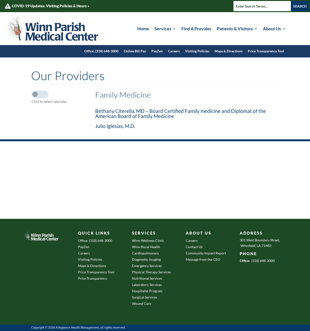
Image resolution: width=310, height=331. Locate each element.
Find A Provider (196, 28)
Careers (174, 51)
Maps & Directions (228, 51)
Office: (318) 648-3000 (101, 51)
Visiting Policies (197, 51)
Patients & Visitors (235, 28)
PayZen (157, 51)
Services (163, 28)
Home (143, 28)
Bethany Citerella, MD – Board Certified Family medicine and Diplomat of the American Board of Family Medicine (180, 113)
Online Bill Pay (135, 51)
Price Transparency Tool (266, 51)
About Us (272, 28)
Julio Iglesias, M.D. (115, 126)
